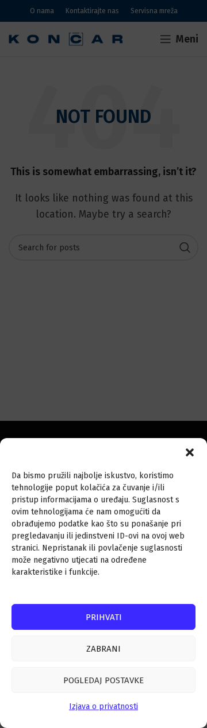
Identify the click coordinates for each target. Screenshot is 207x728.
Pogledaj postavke (103, 680)
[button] (189, 452)
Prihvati (104, 617)
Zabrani (103, 649)
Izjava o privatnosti (103, 706)
